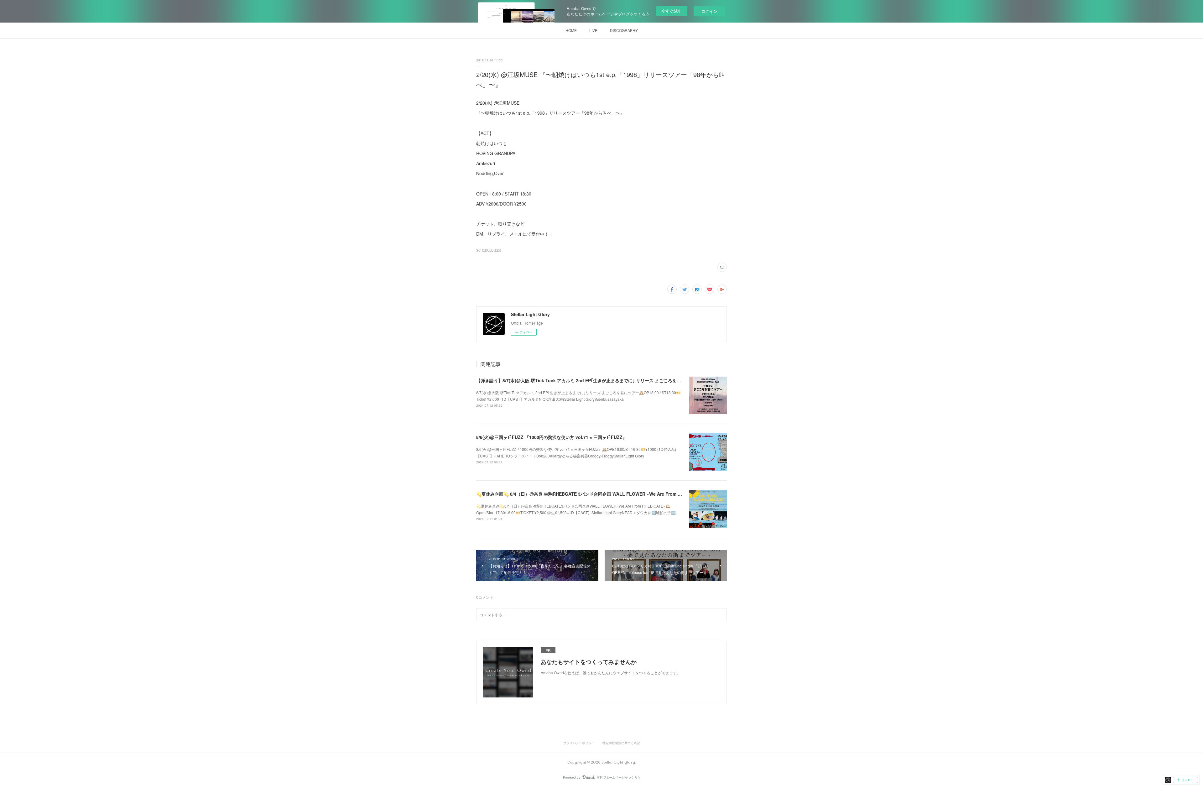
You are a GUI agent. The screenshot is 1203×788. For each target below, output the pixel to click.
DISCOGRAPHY (624, 30)
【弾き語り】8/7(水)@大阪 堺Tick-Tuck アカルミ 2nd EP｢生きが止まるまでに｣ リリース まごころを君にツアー (587, 380)
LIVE (593, 30)
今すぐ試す (671, 11)
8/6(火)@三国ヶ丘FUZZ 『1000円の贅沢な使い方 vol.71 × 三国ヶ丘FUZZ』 (551, 437)
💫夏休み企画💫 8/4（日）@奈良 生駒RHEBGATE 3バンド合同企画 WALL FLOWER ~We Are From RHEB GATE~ (591, 494)
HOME (571, 30)
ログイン (709, 11)
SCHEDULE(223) (488, 250)
